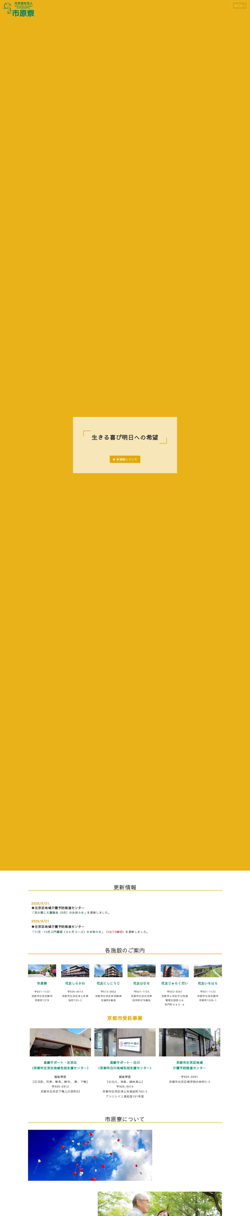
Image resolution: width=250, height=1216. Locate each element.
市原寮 (42, 983)
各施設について (126, 459)
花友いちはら (208, 983)
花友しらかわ (75, 983)
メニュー (239, 5)
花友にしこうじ (108, 983)
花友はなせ (141, 983)
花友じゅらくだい (174, 983)
